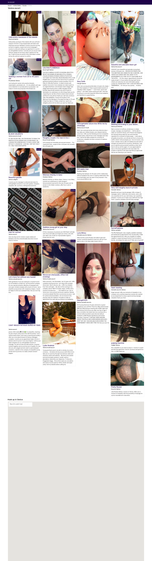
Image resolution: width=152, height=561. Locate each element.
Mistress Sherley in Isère (52, 175)
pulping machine (117, 343)
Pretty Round (116, 387)
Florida (24, 5)
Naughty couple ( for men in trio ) (56, 138)
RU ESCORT (11, 2)
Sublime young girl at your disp (55, 227)
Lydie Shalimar (48, 345)
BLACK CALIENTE (16, 134)
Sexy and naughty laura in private (124, 188)
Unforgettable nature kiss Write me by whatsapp (92, 125)
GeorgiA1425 (82, 300)
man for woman (15, 232)
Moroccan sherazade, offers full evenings (55, 276)
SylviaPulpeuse (117, 228)
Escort (10, 5)
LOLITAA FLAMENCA (51, 68)
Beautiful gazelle (15, 177)
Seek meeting (116, 288)
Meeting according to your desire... (125, 124)
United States (17, 5)
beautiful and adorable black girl (124, 65)
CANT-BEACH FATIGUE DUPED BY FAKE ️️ (24, 325)
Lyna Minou (81, 233)
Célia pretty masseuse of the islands (23, 37)
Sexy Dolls (81, 81)
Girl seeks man (83, 169)
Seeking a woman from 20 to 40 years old (24, 78)
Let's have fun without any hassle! (22, 277)
